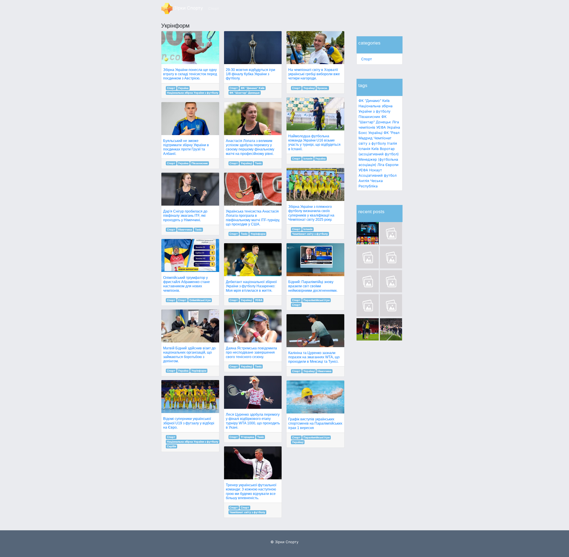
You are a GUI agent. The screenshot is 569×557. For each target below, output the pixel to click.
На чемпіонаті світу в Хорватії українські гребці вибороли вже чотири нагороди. (314, 74)
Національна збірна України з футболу (192, 92)
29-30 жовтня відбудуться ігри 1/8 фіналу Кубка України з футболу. (250, 74)
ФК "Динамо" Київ (374, 100)
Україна (393, 127)
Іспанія (364, 148)
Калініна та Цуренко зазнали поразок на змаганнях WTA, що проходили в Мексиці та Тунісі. (314, 357)
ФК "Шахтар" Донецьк (244, 92)
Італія (392, 143)
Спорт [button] (213, 8)
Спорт (366, 59)
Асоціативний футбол (378, 175)
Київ (375, 148)
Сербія (171, 446)
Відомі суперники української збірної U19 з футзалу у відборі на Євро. (188, 423)
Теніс (198, 229)
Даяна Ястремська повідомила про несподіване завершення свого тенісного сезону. (251, 352)
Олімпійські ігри (200, 300)
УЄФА (258, 300)
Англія (364, 180)
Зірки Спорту (187, 8)
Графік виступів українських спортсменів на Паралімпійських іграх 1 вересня (315, 423)
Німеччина (185, 229)
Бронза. (322, 88)
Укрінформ (198, 370)
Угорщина (247, 437)
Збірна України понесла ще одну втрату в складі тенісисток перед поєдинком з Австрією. (190, 74)
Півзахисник (369, 116)
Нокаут (375, 170)
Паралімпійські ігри (316, 300)
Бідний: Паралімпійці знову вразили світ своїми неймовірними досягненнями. (312, 286)
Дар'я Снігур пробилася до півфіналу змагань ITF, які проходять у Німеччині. (185, 215)
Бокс (363, 132)
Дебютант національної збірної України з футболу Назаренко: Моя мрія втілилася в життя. (251, 286)
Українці (375, 132)
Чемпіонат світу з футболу (247, 512)
